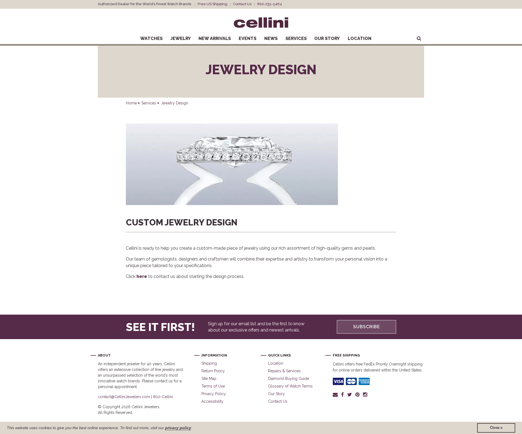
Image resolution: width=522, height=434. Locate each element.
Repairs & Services (284, 371)
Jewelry (180, 38)
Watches (151, 38)
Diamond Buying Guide (288, 378)
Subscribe (366, 326)
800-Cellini (163, 397)
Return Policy (213, 371)
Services (296, 38)
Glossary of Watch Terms (290, 386)
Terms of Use (213, 386)
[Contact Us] (336, 394)
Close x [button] (496, 428)
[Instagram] (365, 394)
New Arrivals (214, 38)
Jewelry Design (174, 103)
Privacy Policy (213, 394)
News (271, 38)
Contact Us (242, 4)
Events (247, 38)
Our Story (327, 38)
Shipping (209, 363)
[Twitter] (349, 394)
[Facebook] (342, 394)
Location (359, 38)
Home (131, 103)
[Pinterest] (357, 394)
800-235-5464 (269, 4)
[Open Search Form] (419, 38)
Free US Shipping (212, 4)
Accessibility (212, 401)
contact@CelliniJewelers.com (124, 397)
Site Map (208, 378)
